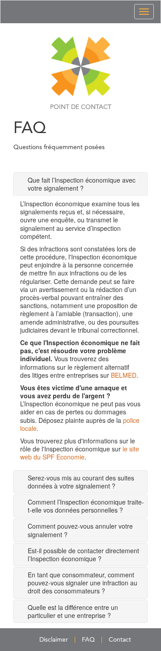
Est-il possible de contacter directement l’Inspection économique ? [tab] (83, 554)
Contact (120, 640)
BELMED (123, 375)
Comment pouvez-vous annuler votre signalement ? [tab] (80, 530)
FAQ (88, 640)
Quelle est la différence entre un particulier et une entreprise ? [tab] (73, 611)
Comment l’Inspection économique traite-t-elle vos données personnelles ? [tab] (86, 505)
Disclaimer (53, 640)
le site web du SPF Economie (79, 452)
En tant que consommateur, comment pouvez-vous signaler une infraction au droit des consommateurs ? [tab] (82, 582)
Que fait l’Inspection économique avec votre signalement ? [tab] (82, 183)
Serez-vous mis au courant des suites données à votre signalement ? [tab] (81, 481)
